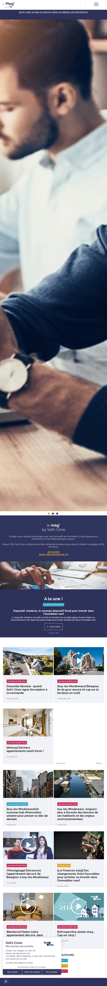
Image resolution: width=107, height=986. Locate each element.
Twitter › (99, 763)
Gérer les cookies (32, 972)
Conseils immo (64, 865)
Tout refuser (12, 972)
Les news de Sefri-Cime (16, 681)
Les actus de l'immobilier (53, 605)
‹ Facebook (60, 763)
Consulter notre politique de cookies (19, 963)
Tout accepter (52, 972)
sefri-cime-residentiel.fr (53, 554)
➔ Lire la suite (53, 627)
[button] (6, 981)
